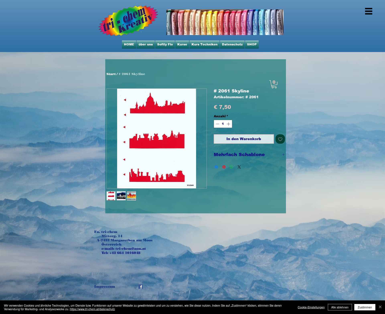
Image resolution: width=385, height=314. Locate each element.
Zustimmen (365, 307)
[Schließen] (380, 307)
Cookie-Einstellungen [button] (311, 307)
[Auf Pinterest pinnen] (224, 167)
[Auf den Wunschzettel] (280, 139)
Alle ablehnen (340, 307)
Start (111, 74)
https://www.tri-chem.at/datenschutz (92, 309)
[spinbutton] (223, 124)
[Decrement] (217, 124)
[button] (274, 84)
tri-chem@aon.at (131, 249)
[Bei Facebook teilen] (216, 167)
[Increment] (229, 124)
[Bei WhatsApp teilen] (231, 167)
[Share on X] (239, 167)
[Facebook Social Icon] (140, 286)
